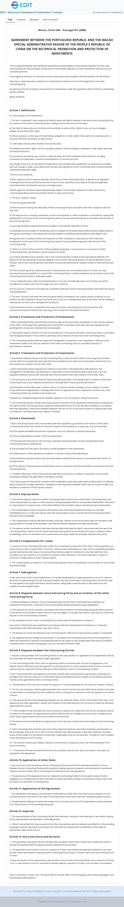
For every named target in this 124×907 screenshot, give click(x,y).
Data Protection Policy (78, 902)
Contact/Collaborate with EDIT (77, 891)
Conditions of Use (63, 902)
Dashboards (105, 891)
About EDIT (18, 891)
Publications (38, 891)
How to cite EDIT (54, 891)
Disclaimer (51, 902)
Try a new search (100, 12)
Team (28, 891)
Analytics (116, 12)
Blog (95, 891)
